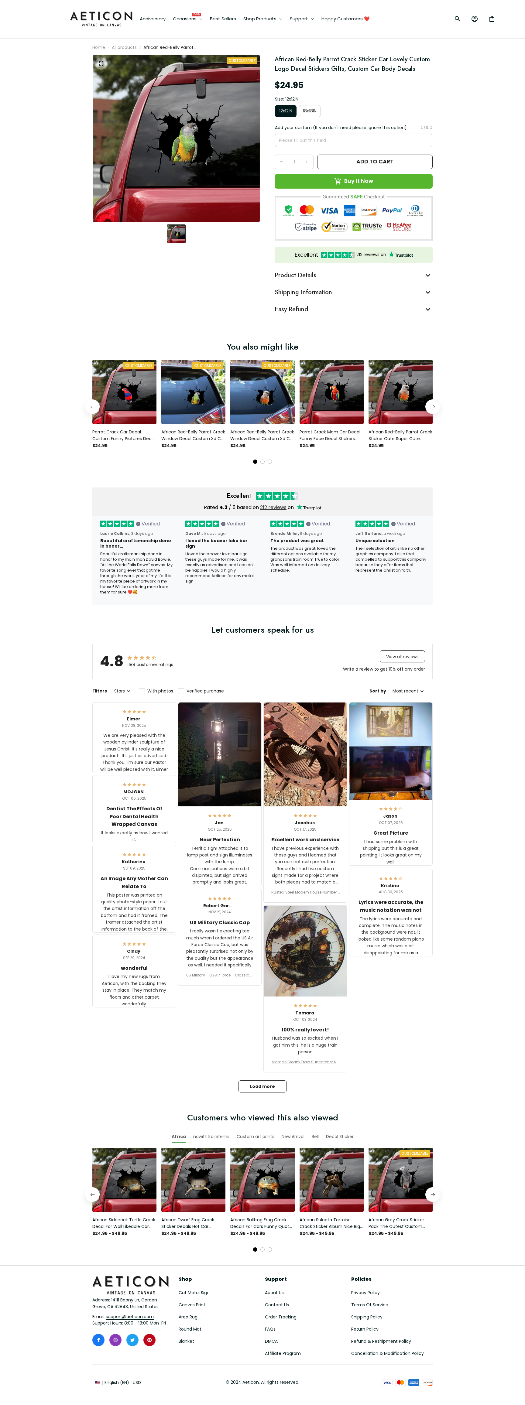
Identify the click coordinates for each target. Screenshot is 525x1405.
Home (98, 47)
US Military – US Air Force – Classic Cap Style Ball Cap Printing (219, 975)
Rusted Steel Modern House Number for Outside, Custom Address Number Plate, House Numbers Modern (305, 892)
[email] (130, 1317)
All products (124, 47)
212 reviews (273, 507)
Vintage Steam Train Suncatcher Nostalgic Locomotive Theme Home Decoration (305, 1062)
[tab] (255, 461)
